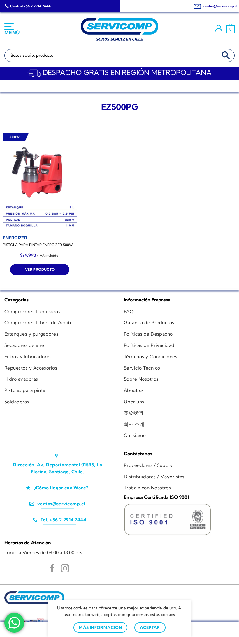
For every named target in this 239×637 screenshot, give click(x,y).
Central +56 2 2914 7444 (30, 6)
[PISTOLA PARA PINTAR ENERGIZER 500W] (40, 182)
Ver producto (40, 269)
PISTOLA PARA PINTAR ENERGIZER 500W (38, 244)
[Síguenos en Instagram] (65, 569)
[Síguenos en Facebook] (52, 569)
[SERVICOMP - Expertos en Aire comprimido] (119, 29)
